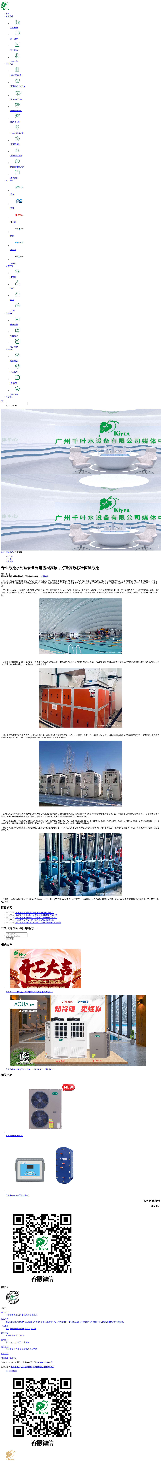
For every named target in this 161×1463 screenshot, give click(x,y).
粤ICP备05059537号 (44, 1362)
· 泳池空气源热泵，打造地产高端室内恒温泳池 (34, 920)
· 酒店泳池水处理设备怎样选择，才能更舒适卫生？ (36, 918)
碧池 (12, 1329)
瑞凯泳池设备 (38, 1367)
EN (2, 401)
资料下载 (33, 1349)
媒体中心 (9, 313)
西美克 (27, 1329)
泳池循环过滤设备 (25, 1322)
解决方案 (9, 266)
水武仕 (33, 1329)
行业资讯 (9, 559)
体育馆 (8, 1336)
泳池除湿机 (49, 1367)
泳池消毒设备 (38, 1322)
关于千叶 (9, 16)
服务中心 (9, 350)
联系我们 (9, 397)
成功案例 (9, 181)
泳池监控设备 (50, 1322)
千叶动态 (9, 556)
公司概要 (9, 1315)
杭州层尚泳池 (26, 1367)
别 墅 (22, 1336)
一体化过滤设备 (73, 1322)
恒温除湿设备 (11, 1322)
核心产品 (9, 64)
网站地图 (4, 1358)
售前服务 (9, 1349)
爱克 (7, 1329)
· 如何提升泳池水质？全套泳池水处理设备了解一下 (36, 915)
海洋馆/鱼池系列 (109, 1322)
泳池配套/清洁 (96, 1322)
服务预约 (25, 1349)
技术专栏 (9, 561)
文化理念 (25, 1315)
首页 (7, 14)
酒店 (18, 1336)
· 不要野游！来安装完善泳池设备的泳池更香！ (34, 913)
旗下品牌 (17, 1315)
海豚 (22, 1329)
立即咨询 (45, 576)
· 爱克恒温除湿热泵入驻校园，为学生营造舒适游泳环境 (38, 923)
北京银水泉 (15, 1367)
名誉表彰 (33, 1315)
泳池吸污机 (61, 1322)
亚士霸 (17, 1329)
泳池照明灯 (85, 1322)
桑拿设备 (120, 1322)
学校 (14, 1336)
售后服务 (17, 1349)
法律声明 (13, 1358)
